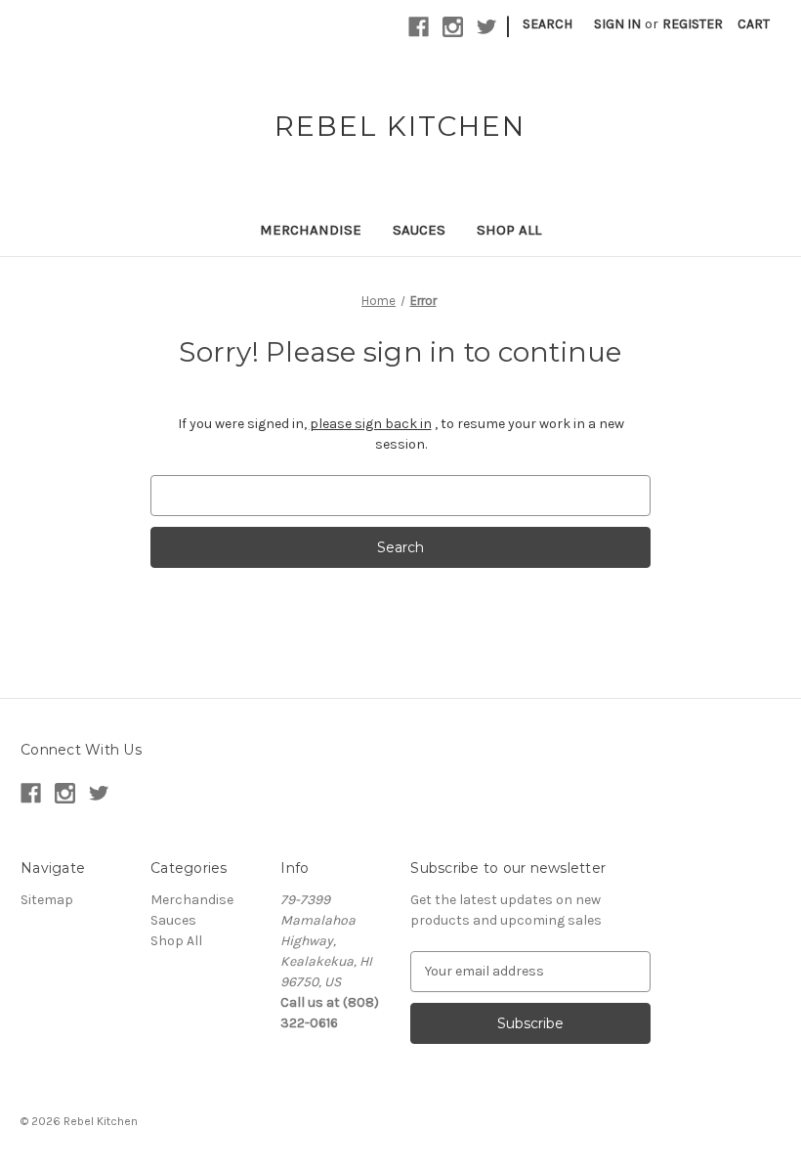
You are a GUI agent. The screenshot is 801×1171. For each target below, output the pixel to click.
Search (547, 24)
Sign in (617, 24)
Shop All (509, 230)
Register (692, 24)
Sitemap (47, 899)
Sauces (419, 230)
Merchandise (310, 230)
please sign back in (371, 423)
